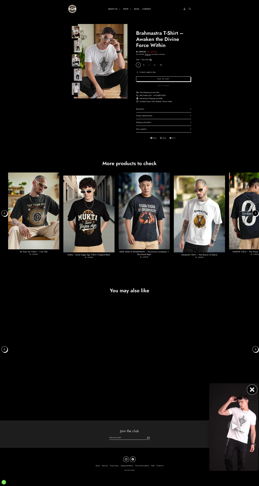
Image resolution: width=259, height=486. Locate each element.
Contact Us (160, 466)
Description (140, 109)
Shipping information (143, 122)
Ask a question (141, 129)
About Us (105, 466)
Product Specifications (144, 115)
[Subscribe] (148, 437)
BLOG (136, 8)
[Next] (255, 213)
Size (142, 59)
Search (98, 466)
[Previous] (4, 213)
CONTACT (146, 8)
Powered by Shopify (129, 470)
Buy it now (163, 86)
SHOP (126, 8)
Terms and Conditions (142, 466)
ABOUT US (113, 8)
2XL (161, 65)
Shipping (148, 54)
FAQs (152, 466)
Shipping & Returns (127, 466)
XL (154, 65)
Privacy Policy (114, 466)
